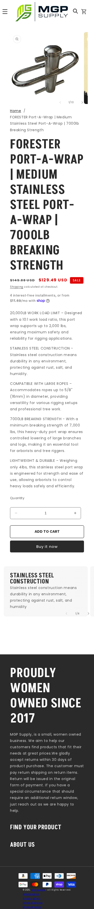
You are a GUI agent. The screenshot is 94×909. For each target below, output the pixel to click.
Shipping (16, 287)
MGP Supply (38, 889)
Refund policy (31, 894)
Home (15, 110)
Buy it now (47, 546)
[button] (75, 11)
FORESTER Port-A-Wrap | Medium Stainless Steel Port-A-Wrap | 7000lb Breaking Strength (44, 123)
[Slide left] (60, 102)
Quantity (17, 498)
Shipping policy (32, 906)
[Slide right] (82, 102)
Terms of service (33, 902)
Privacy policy (31, 898)
